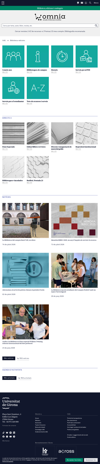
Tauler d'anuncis (40, 425)
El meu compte (58, 31)
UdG (4, 40)
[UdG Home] (3, 3)
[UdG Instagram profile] (10, 432)
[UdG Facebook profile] (3, 436)
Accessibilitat (71, 425)
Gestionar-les (91, 460)
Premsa (47, 31)
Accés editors (71, 437)
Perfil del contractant (73, 422)
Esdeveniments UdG (41, 432)
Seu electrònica (72, 420)
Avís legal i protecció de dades (76, 427)
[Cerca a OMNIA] (96, 26)
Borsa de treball (40, 427)
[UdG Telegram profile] (14, 436)
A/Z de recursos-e (36, 31)
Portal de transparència (74, 418)
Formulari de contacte (9, 425)
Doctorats (38, 422)
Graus (37, 418)
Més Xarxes (5, 441)
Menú (96, 3)
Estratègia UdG (40, 429)
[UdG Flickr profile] (7, 436)
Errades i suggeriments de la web (77, 435)
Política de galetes (73, 429)
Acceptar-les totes (74, 460)
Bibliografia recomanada (75, 31)
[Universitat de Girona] (11, 403)
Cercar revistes (21, 31)
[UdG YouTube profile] (10, 436)
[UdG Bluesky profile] (7, 432)
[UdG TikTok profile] (3, 432)
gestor (29, 460)
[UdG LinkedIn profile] (14, 432)
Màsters (37, 420)
